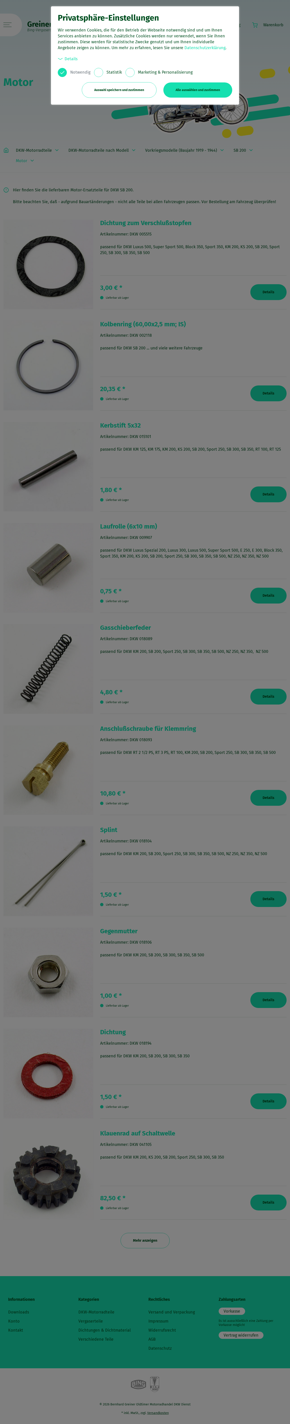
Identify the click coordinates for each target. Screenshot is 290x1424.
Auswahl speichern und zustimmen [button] (119, 90)
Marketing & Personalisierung (165, 72)
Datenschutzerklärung (204, 47)
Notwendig (80, 72)
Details (71, 58)
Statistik (114, 72)
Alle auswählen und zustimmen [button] (198, 90)
